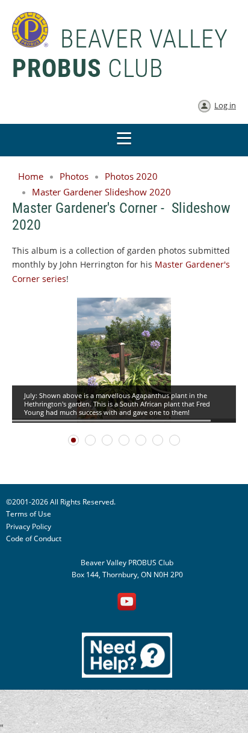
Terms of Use (28, 514)
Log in (225, 105)
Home (30, 176)
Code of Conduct (33, 538)
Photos (74, 176)
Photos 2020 (131, 176)
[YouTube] (127, 602)
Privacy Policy (28, 526)
